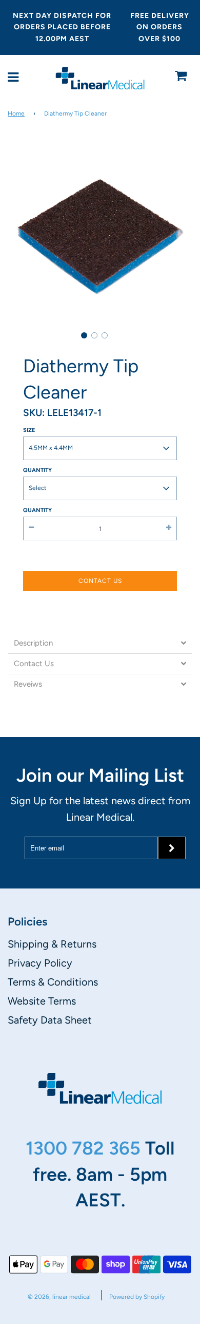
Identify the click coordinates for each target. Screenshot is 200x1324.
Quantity (37, 470)
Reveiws (28, 684)
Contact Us (100, 580)
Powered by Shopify (137, 1296)
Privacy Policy (40, 963)
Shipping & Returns (52, 944)
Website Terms (42, 1001)
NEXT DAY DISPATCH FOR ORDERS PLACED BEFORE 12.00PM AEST (62, 27)
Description (33, 643)
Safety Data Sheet (50, 1020)
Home (16, 113)
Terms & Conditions (53, 982)
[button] (84, 335)
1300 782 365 (85, 1148)
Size (29, 430)
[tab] (100, 643)
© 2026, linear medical (59, 1296)
